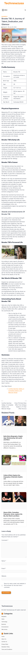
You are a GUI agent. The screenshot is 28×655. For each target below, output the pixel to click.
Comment (5, 540)
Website (4, 576)
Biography (5, 16)
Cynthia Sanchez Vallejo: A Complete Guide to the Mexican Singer (16, 390)
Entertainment (5, 626)
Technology (4, 621)
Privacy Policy (5, 644)
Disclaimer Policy (6, 646)
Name (4, 561)
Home (3, 636)
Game (3, 619)
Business (4, 624)
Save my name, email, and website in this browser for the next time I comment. (15, 585)
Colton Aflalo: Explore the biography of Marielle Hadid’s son (13, 476)
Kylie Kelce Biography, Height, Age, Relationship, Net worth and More (13, 437)
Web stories (4, 629)
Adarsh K (5, 27)
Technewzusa (14, 3)
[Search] (25, 10)
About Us (4, 639)
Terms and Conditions (7, 649)
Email (4, 568)
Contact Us (4, 641)
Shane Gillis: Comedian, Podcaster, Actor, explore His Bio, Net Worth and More (13, 514)
